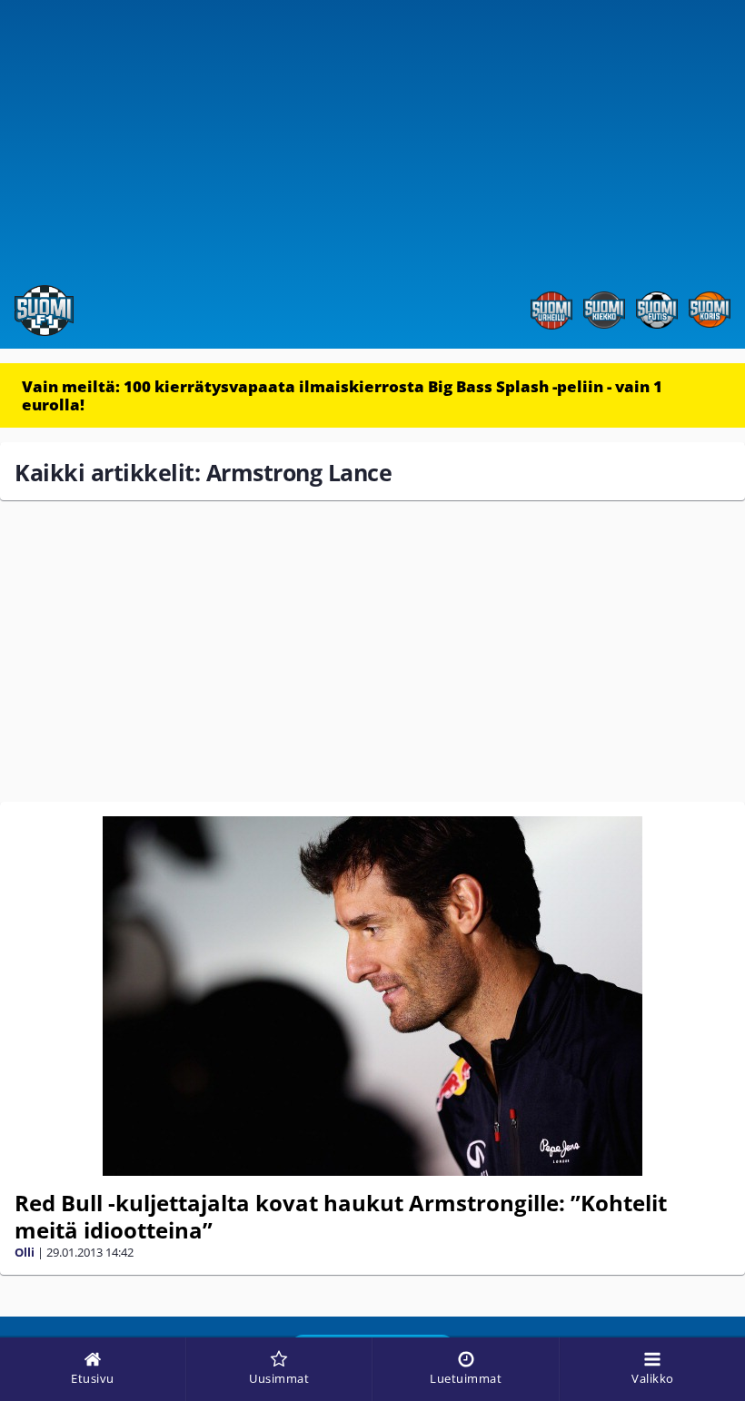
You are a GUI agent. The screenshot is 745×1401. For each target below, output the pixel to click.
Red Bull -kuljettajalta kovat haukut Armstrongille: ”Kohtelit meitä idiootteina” (341, 1216)
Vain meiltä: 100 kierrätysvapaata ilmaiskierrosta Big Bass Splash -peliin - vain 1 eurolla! (342, 395)
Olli (25, 1252)
